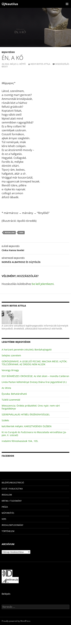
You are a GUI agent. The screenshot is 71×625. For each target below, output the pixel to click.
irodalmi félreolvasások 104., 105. (20, 441)
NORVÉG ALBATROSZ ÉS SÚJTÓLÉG (21, 260)
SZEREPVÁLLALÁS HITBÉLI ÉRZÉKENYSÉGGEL (26, 414)
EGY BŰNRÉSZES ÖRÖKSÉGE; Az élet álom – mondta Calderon (35, 376)
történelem (8, 531)
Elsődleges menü (67, 4)
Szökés (5, 420)
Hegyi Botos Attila (40, 64)
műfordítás (8, 513)
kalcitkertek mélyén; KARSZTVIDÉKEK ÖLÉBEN (27, 426)
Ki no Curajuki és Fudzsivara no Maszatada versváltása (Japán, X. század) (34, 434)
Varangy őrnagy (10, 370)
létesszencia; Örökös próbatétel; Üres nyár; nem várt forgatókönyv (31, 407)
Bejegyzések (8, 52)
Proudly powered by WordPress (16, 621)
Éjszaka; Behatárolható (14, 393)
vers (21, 232)
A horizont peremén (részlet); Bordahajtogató (27, 349)
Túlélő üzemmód (11, 399)
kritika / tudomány (12, 500)
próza (5, 507)
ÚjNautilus (10, 4)
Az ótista (6, 387)
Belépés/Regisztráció (13, 482)
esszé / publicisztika (12, 488)
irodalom (9, 232)
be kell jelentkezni (43, 284)
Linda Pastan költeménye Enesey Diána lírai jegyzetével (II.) (34, 382)
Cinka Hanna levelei (13, 248)
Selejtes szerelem (11, 355)
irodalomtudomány (12, 525)
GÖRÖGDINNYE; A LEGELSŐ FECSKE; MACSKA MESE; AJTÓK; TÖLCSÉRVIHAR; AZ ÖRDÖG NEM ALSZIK (34, 363)
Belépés (6, 593)
